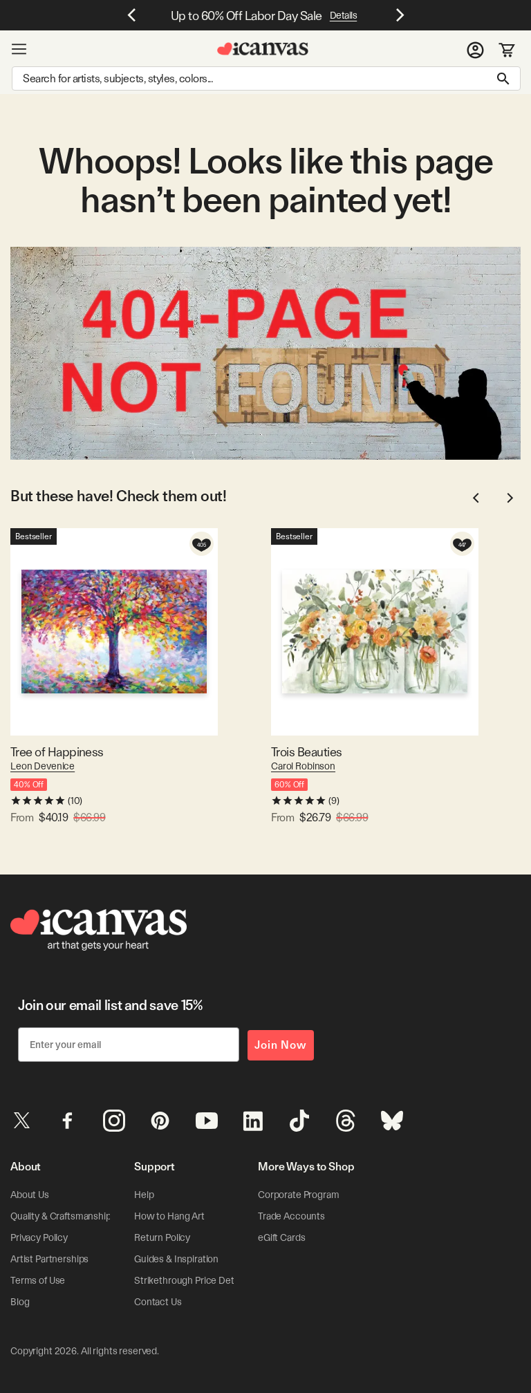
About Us (29, 1194)
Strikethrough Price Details (191, 1280)
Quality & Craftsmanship (60, 1216)
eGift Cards (281, 1237)
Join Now (280, 1044)
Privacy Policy (39, 1237)
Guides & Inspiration (176, 1258)
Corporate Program (298, 1194)
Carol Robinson (303, 766)
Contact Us (158, 1301)
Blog (19, 1301)
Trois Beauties (306, 752)
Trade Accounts (291, 1216)
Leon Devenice (42, 766)
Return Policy (162, 1237)
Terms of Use (37, 1280)
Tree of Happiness (57, 752)
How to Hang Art (169, 1216)
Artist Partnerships (49, 1258)
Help (143, 1194)
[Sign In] (475, 49)
